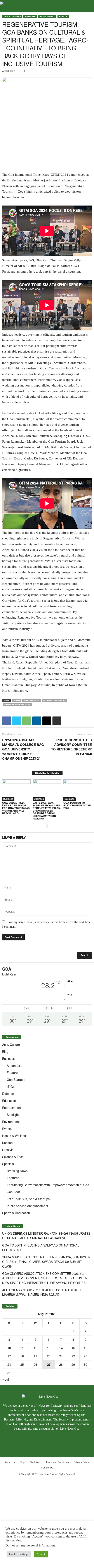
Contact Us (47, 1467)
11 (22, 1348)
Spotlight (13, 1114)
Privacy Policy (81, 1462)
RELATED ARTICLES (47, 772)
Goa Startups (16, 1079)
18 (22, 1356)
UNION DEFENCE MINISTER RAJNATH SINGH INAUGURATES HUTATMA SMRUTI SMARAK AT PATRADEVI (46, 1235)
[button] (87, 6)
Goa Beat (13, 1192)
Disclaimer (35, 1462)
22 (73, 1356)
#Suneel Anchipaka (54, 700)
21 (61, 1356)
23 (85, 1356)
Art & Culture (12, 16)
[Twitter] (47, 1436)
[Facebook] (37, 1436)
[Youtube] (57, 1436)
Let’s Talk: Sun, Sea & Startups (28, 1199)
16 (85, 1348)
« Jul (5, 1379)
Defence (8, 1093)
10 (9, 1348)
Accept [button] (41, 1554)
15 (73, 1348)
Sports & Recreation (16, 1213)
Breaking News (17, 1171)
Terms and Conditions (57, 1462)
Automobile (14, 1065)
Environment (47, 16)
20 (48, 1356)
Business (30, 16)
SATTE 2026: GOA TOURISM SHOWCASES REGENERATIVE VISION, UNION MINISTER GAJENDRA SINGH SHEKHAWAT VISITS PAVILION (47, 810)
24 (9, 1364)
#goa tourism (32, 700)
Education (9, 1100)
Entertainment (12, 1107)
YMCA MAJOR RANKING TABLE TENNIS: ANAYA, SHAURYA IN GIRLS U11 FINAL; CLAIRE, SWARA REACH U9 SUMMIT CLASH (46, 1261)
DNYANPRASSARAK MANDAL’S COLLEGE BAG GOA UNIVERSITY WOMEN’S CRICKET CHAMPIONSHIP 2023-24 (23, 749)
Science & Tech (13, 1156)
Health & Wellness (14, 1135)
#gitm (17, 700)
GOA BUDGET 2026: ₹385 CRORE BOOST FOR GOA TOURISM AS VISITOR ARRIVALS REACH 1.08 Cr (16, 808)
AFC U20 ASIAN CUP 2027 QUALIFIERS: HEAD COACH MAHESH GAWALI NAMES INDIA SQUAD (41, 1292)
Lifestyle (8, 1149)
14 (61, 1348)
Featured (13, 1072)
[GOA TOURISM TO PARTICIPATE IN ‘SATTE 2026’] (77, 790)
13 (48, 1348)
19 (35, 1356)
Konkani (7, 1142)
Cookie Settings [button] (18, 1554)
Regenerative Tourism (17, 704)
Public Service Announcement (27, 1206)
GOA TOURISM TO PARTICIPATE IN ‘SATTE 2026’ (77, 805)
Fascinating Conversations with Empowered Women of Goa (48, 1185)
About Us (10, 1462)
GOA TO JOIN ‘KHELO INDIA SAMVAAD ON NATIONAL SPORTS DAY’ (40, 1247)
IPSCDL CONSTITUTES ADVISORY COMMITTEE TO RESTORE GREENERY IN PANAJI (71, 747)
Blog (5, 1051)
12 (35, 1348)
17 (9, 1356)
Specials (8, 1163)
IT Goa (11, 1086)
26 (35, 1364)
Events (63, 16)
